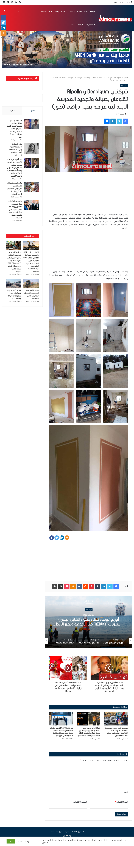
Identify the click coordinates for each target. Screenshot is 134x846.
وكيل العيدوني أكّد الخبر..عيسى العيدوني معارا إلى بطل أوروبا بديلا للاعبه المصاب (14, 188)
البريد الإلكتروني (121, 802)
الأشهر (32, 111)
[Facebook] (51, 537)
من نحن (80, 24)
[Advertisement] (88, 194)
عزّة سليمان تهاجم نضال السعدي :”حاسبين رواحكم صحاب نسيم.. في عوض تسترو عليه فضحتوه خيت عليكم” (15, 209)
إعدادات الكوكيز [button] (22, 841)
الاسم (125, 792)
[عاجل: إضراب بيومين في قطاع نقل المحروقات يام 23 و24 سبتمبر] (13, 283)
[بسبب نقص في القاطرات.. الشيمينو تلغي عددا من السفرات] (31, 283)
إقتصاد (72, 11)
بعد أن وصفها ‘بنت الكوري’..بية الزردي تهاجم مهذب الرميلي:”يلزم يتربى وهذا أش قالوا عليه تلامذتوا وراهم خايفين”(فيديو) (14, 167)
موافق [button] (10, 841)
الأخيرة (12, 111)
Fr (72, 24)
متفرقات (43, 11)
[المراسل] (115, 18)
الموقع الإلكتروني (80, 802)
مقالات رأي (90, 24)
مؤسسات (108, 78)
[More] (67, 537)
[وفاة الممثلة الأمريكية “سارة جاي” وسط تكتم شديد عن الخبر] (31, 148)
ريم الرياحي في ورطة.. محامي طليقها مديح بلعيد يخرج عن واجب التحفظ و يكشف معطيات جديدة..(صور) (14, 128)
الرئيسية (92, 11)
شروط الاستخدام (71, 840)
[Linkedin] (62, 537)
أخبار (85, 11)
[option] (88, 622)
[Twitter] (56, 537)
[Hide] (1, 38)
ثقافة (63, 11)
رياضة (57, 11)
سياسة (79, 11)
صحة (51, 11)
